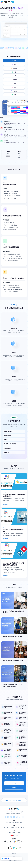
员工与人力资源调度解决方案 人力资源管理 (7, 737)
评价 (16, 827)
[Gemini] (17, 848)
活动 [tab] (15, 87)
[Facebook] (5, 817)
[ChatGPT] (8, 848)
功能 (7, 822)
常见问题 (12, 827)
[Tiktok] (20, 817)
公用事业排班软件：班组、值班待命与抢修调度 (7, 731)
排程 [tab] (15, 60)
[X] (11, 817)
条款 (14, 855)
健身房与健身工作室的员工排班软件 (7, 724)
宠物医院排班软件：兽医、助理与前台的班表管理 (22, 744)
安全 (19, 827)
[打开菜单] (25, 2)
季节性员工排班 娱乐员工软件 (7, 744)
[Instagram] (8, 817)
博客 (5, 827)
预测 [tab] (15, 83)
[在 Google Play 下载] (19, 841)
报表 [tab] (15, 64)
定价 (13, 822)
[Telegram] (23, 817)
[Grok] (20, 848)
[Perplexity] (14, 848)
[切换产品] (15, 2)
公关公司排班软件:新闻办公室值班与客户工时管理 (22, 724)
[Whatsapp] (17, 817)
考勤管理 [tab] (15, 68)
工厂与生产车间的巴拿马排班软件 (7, 750)
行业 (10, 822)
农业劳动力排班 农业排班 (23, 731)
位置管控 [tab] (15, 79)
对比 (8, 827)
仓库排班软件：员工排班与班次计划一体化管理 (22, 707)
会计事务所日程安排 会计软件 (22, 713)
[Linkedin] (14, 817)
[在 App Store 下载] (8, 841)
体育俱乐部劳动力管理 (7, 718)
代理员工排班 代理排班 (8, 713)
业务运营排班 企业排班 (8, 707)
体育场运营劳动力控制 (22, 718)
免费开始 (14, 783)
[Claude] (11, 848)
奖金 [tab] (15, 94)
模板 (21, 822)
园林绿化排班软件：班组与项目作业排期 (22, 737)
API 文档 (22, 827)
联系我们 (14, 832)
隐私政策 (14, 853)
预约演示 (14, 787)
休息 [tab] (15, 72)
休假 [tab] (15, 75)
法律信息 (19, 832)
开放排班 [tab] (15, 91)
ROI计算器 (17, 822)
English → (6, 858)
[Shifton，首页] (14, 809)
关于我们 (9, 832)
